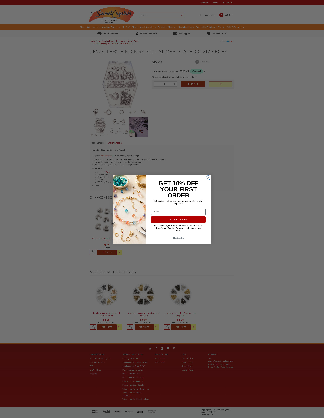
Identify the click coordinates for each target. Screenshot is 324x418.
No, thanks (178, 238)
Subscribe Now (178, 219)
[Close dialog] (208, 178)
